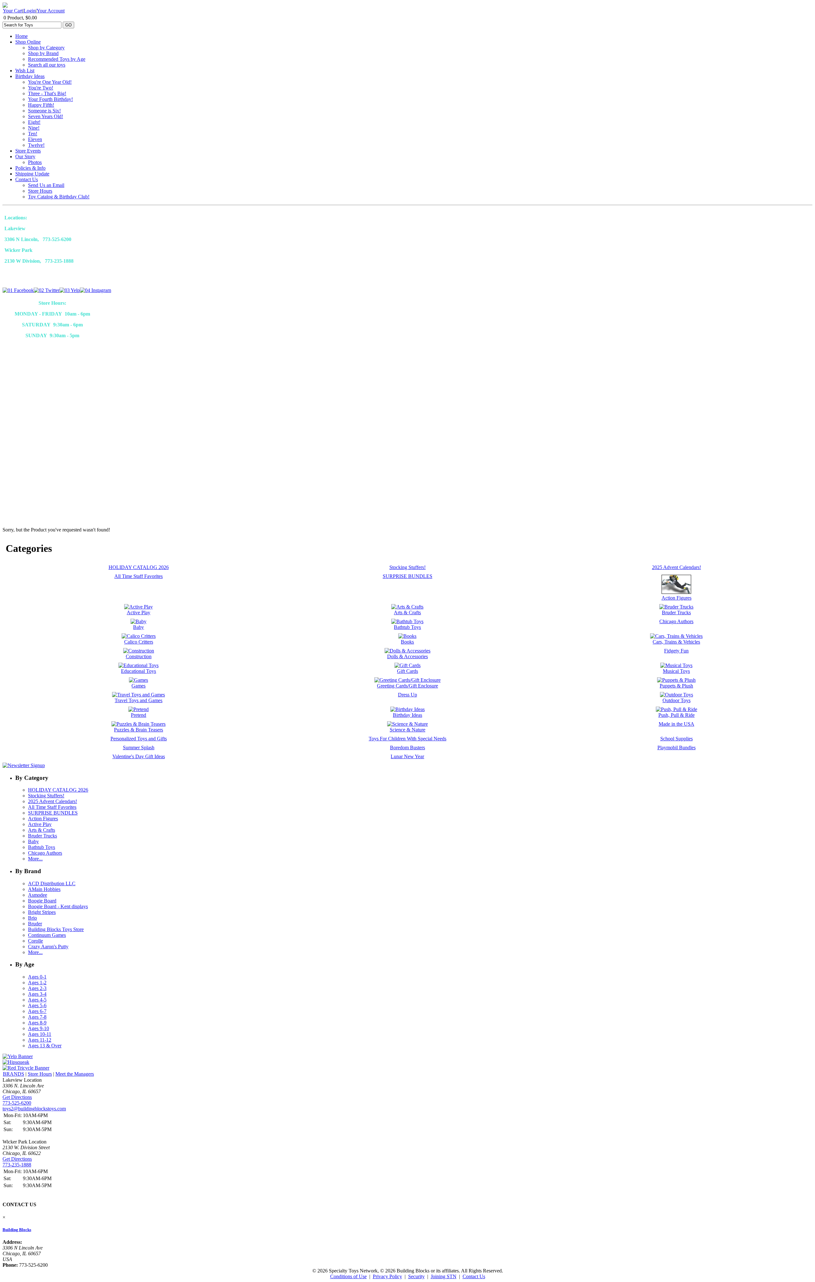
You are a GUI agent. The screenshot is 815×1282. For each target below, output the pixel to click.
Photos (35, 162)
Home (21, 36)
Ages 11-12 (39, 1040)
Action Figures (43, 818)
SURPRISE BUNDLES (53, 812)
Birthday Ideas (30, 76)
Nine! (33, 128)
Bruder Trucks (42, 835)
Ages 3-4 (37, 994)
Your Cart (13, 10)
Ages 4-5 (37, 999)
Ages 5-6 (37, 1005)
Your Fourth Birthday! (50, 99)
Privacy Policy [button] (387, 1276)
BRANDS (13, 1074)
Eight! (34, 122)
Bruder (35, 923)
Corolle (35, 941)
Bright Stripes (42, 912)
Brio (32, 918)
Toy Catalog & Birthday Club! (58, 196)
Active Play (40, 824)
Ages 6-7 (37, 1011)
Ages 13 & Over (44, 1045)
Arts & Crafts (41, 830)
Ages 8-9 (37, 1022)
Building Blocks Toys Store (56, 929)
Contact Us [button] (474, 1276)
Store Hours (40, 191)
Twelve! (36, 145)
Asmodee (37, 895)
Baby (33, 841)
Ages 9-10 (38, 1028)
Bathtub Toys (41, 847)
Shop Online (28, 42)
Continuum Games (47, 935)
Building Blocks (17, 1229)
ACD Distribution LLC (51, 883)
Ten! (32, 133)
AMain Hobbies (44, 889)
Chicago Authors (45, 853)
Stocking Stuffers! (46, 795)
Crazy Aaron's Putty (48, 946)
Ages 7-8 (37, 1017)
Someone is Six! (44, 110)
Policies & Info (30, 168)
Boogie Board (42, 900)
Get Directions (17, 1097)
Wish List (24, 70)
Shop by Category (46, 47)
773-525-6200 (17, 1103)
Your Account (51, 10)
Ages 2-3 (37, 988)
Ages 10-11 (39, 1034)
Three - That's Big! (47, 93)
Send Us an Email (46, 185)
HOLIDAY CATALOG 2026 (58, 790)
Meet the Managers (74, 1074)
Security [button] (416, 1276)
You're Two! (40, 87)
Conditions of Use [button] (348, 1276)
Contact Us (26, 179)
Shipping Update (32, 173)
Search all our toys (46, 65)
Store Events (28, 150)
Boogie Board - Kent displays (58, 906)
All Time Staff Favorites (52, 807)
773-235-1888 (17, 1164)
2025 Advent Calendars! (52, 801)
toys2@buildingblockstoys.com (34, 1108)
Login (30, 10)
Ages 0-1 (37, 976)
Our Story (25, 156)
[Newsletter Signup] (24, 765)
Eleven (35, 139)
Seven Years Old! (45, 116)
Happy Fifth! (41, 105)
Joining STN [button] (444, 1276)
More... (35, 858)
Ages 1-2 (37, 982)
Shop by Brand (43, 53)
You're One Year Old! (50, 82)
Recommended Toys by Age (56, 59)
